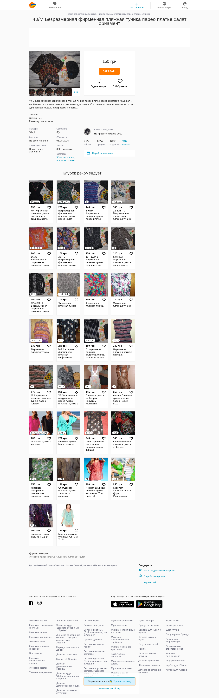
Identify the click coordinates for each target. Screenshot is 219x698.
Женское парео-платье (42, 556)
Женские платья (38, 632)
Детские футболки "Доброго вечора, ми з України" (95, 661)
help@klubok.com (175, 660)
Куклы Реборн (146, 620)
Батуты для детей (148, 644)
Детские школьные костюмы (94, 652)
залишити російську (109, 688)
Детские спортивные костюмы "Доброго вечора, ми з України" (95, 672)
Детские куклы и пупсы (147, 638)
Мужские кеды (119, 625)
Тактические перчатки (118, 655)
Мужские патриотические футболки (120, 639)
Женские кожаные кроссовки (39, 647)
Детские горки (91, 620)
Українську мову (122, 681)
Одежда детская (93, 639)
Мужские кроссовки (122, 620)
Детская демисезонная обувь (68, 684)
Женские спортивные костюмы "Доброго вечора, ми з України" (68, 639)
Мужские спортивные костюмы (123, 631)
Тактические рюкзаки (41, 672)
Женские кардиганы (40, 637)
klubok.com (32, 5)
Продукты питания (148, 625)
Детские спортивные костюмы (149, 671)
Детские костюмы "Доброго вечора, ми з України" (95, 632)
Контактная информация (173, 640)
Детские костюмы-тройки (94, 645)
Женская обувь (37, 641)
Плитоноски (35, 653)
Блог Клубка (172, 629)
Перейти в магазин (102, 153)
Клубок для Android (176, 669)
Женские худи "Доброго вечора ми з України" (67, 628)
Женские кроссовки (67, 620)
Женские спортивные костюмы (41, 626)
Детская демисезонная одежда (64, 666)
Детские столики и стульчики (66, 691)
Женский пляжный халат (71, 556)
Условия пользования (173, 654)
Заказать (109, 71)
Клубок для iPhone (176, 665)
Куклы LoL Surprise (66, 659)
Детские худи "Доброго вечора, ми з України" (67, 676)
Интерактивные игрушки (147, 654)
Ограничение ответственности (175, 647)
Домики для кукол (94, 625)
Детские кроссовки (148, 660)
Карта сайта (172, 620)
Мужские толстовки (121, 668)
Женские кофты (38, 667)
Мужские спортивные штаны (123, 662)
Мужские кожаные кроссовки (121, 648)
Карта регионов (174, 625)
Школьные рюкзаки (149, 665)
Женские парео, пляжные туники (65, 158)
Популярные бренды (177, 634)
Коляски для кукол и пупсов (149, 631)
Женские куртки (38, 620)
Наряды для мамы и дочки (67, 648)
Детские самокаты (66, 654)
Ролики (142, 648)
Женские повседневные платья (37, 660)
